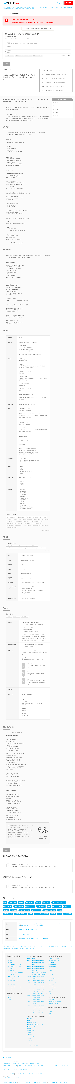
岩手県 (38, 960)
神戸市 (45, 993)
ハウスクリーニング (24, 910)
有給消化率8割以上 (32, 1022)
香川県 (38, 1001)
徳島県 (34, 1001)
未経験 (60, 913)
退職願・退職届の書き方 (8, 1065)
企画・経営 (10, 960)
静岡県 (24, 929)
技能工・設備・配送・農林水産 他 (14, 987)
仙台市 (34, 964)
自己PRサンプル (25, 1063)
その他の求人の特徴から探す (34, 1045)
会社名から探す (52, 999)
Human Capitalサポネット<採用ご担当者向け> (58, 1082)
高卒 (49, 1015)
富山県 (34, 980)
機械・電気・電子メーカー (54, 960)
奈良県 (38, 991)
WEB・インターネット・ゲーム (14, 976)
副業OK (29, 1028)
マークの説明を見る (46, 530)
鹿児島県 (35, 1010)
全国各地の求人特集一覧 (53, 1003)
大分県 (38, 1008)
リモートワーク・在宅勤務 (42, 913)
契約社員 (9, 997)
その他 (50, 993)
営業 (8, 958)
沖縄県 (39, 1010)
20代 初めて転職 (57, 906)
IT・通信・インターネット (54, 958)
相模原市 (43, 974)
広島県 (31, 929)
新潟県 (34, 976)
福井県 (42, 980)
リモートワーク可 (31, 1026)
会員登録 (68, 3)
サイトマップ (21, 1082)
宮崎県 (42, 1008)
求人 (8, 1069)
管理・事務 (10, 962)
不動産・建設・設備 (52, 984)
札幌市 (34, 958)
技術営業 (6, 910)
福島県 (42, 962)
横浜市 (34, 974)
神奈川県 (35, 970)
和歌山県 (43, 991)
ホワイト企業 (13, 902)
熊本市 (43, 1012)
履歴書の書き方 (6, 1063)
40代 (5, 902)
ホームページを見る (26, 696)
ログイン (61, 3)
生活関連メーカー (52, 966)
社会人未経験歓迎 (44, 938)
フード (50, 976)
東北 (29, 960)
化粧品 (60, 910)
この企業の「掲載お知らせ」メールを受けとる (38, 28)
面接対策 (30, 1065)
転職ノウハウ (36, 1065)
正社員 (30, 913)
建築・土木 (10, 982)
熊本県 (34, 1008)
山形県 (38, 962)
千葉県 (38, 968)
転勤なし (37, 938)
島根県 (38, 995)
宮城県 (42, 960)
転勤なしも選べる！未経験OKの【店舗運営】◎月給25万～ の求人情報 (21, 8)
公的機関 (50, 991)
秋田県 (34, 962)
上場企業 (30, 1040)
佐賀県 (38, 1005)
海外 (29, 1014)
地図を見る (24, 704)
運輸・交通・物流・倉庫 (53, 987)
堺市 (42, 993)
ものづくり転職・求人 (20, 1073)
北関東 (29, 966)
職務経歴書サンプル (16, 1063)
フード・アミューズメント (42, 7)
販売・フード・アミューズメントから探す (15, 7)
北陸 (29, 980)
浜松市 (38, 987)
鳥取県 (34, 995)
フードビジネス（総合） (24, 934)
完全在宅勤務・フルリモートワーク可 (35, 1024)
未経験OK (30, 1038)
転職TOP (4, 7)
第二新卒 (53, 913)
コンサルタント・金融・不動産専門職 (15, 972)
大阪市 (38, 993)
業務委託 (9, 999)
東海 (29, 982)
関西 (29, 989)
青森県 (34, 960)
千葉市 (40, 972)
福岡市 (39, 1012)
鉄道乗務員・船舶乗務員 (49, 910)
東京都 (42, 968)
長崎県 (42, 1005)
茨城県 (34, 966)
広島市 (38, 999)
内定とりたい (46, 902)
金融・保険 (51, 980)
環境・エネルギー (52, 989)
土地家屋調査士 (41, 906)
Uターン (42, 1063)
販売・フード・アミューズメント (30, 7)
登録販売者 (14, 910)
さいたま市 (35, 972)
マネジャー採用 (31, 1043)
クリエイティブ (11, 974)
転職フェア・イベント (45, 1065)
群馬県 (42, 966)
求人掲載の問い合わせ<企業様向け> (40, 1082)
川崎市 (38, 974)
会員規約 (5, 1082)
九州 (29, 1005)
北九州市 (35, 1012)
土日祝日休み (68, 913)
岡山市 (34, 999)
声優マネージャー (36, 910)
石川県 (38, 980)
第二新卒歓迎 (22, 938)
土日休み (50, 1011)
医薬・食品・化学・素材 (12, 984)
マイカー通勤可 (31, 1036)
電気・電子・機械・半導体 (13, 980)
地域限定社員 (29, 938)
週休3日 (38, 902)
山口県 (38, 997)
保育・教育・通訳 (11, 970)
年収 (16, 1065)
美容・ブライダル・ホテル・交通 (14, 966)
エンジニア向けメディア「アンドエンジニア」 (61, 1065)
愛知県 (27, 929)
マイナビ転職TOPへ (8, 1057)
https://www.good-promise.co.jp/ (28, 598)
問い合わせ (28, 1082)
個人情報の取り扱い (13, 1082)
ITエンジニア (10, 978)
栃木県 (38, 966)
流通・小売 (51, 974)
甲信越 (29, 976)
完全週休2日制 (31, 1030)
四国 (29, 1001)
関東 (49, 906)
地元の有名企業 (7, 906)
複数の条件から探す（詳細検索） (55, 1001)
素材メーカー (51, 962)
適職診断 (20, 1065)
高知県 (34, 1003)
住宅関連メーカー (52, 964)
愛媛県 (42, 1001)
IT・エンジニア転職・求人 (8, 1073)
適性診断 (37, 1063)
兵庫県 (34, 991)
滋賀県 (34, 989)
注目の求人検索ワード (21, 913)
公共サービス (10, 989)
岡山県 (42, 995)
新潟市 (34, 978)
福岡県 (20, 929)
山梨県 (38, 976)
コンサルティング (52, 982)
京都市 (34, 993)
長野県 (42, 976)
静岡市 (34, 987)
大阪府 (42, 989)
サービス (50, 970)
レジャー (50, 972)
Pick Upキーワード (14, 1069)
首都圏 (29, 968)
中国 (29, 995)
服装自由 (30, 1034)
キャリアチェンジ (30, 906)
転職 (4, 1069)
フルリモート (67, 906)
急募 (33, 938)
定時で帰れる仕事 (8, 913)
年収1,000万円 (29, 902)
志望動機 (32, 1063)
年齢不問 (21, 902)
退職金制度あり (31, 1032)
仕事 (25, 1065)
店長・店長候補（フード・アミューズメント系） (58, 7)
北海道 (29, 958)
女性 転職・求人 (30, 1073)
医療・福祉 (10, 968)
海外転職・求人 (39, 1073)
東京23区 (45, 972)
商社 (49, 968)
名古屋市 (43, 987)
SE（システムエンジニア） (59, 902)
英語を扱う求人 (17, 1077)
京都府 (35, 929)
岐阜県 (34, 982)
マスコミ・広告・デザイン (54, 978)
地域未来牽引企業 (19, 906)
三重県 (34, 984)
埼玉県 (34, 968)
